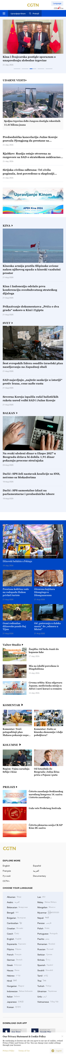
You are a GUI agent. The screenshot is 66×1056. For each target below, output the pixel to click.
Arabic (13, 902)
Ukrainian (47, 991)
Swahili (45, 970)
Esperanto (16, 943)
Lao (41, 896)
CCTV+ (6, 881)
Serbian (44, 954)
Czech (13, 933)
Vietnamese (47, 1001)
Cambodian (14, 922)
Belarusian (17, 907)
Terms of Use (24, 1051)
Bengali (12, 912)
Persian (44, 922)
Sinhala (44, 959)
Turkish (44, 985)
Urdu (42, 996)
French (14, 954)
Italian (13, 996)
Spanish (45, 964)
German (14, 959)
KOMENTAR (11, 705)
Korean (14, 1006)
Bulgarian (16, 917)
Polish (43, 928)
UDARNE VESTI (14, 80)
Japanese (15, 1001)
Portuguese (47, 933)
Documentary (39, 875)
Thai (41, 980)
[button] (17, 68)
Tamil (42, 975)
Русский (6, 875)
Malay (47, 902)
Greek (14, 964)
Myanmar (48, 912)
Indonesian (19, 991)
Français (7, 870)
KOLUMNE (10, 744)
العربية (36, 870)
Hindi (12, 980)
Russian (45, 949)
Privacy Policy (8, 1051)
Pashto (43, 938)
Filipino (14, 949)
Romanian (46, 943)
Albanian (14, 896)
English (6, 865)
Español (37, 865)
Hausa (13, 970)
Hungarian (15, 985)
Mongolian (46, 907)
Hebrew (13, 975)
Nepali (43, 917)
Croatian (15, 928)
